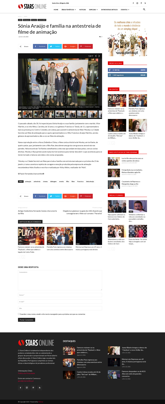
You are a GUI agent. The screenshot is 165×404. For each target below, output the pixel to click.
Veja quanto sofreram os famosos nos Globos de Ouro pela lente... (116, 217)
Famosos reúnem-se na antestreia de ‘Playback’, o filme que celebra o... (116, 111)
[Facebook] (133, 3)
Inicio (20, 16)
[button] (144, 10)
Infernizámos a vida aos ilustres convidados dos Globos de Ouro (116, 241)
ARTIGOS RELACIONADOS (30, 222)
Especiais (92, 10)
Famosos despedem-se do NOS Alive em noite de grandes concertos (134, 373)
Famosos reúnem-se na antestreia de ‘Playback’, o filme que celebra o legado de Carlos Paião (31, 249)
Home (56, 10)
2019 (110, 236)
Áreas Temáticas (68, 10)
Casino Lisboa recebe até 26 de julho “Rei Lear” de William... (117, 136)
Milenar (40, 402)
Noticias (82, 10)
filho (67, 181)
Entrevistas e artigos (109, 10)
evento (61, 181)
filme (73, 181)
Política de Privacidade (26, 373)
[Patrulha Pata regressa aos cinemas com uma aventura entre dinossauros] (60, 236)
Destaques (27, 20)
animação (28, 181)
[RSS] (145, 3)
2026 (20, 244)
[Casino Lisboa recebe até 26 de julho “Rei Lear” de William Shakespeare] (117, 125)
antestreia (37, 181)
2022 (130, 211)
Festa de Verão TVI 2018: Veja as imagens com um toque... (138, 241)
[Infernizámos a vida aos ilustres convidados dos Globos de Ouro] (117, 231)
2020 (20, 20)
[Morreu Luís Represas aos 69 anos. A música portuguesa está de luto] (89, 236)
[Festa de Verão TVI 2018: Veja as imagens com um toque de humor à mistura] (138, 231)
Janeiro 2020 (42, 20)
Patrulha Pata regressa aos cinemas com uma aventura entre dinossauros (89, 362)
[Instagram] (137, 3)
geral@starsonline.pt (26, 381)
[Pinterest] (141, 3)
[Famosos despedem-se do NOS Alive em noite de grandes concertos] (114, 374)
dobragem (53, 181)
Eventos (124, 10)
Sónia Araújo (90, 181)
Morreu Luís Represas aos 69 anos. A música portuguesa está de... (134, 361)
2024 (110, 211)
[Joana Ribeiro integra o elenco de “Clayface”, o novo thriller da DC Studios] (138, 125)
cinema (45, 181)
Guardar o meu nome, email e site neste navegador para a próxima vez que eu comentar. (52, 314)
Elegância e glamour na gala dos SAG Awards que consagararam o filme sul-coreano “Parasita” (82, 212)
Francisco (80, 181)
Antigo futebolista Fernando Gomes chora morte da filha (37, 212)
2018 (130, 236)
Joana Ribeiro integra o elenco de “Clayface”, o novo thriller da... (137, 136)
